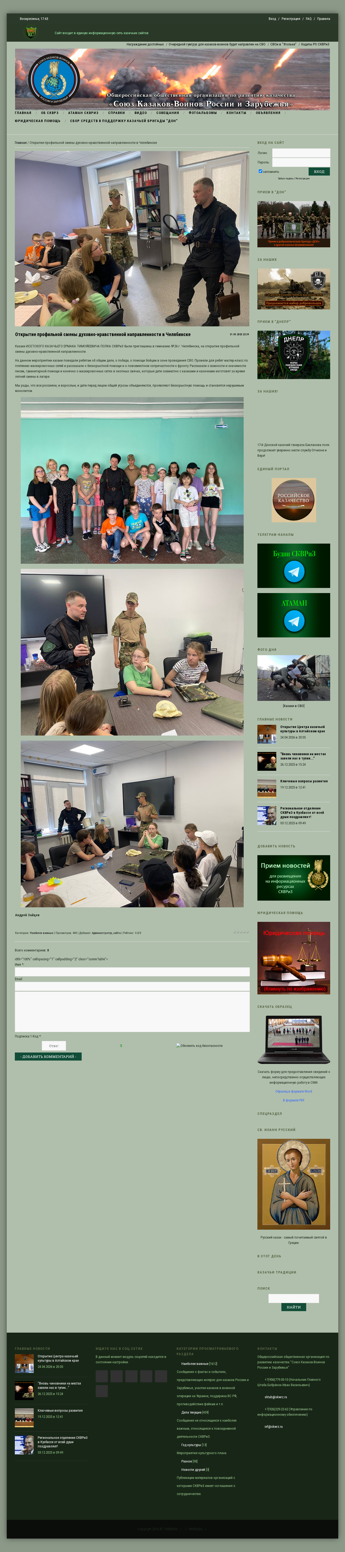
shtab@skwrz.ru (276, 1397)
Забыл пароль (286, 178)
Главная (21, 143)
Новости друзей (193, 1470)
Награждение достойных (99, 44)
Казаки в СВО (294, 706)
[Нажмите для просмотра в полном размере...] (132, 563)
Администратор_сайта (106, 933)
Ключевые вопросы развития (304, 781)
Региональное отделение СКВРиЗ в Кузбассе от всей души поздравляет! (302, 812)
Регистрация (291, 19)
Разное (186, 1461)
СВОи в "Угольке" (237, 44)
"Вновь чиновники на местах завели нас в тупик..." (303, 756)
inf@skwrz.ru (274, 1427)
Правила (323, 19)
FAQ (309, 19)
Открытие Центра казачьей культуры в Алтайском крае (302, 729)
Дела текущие (191, 1412)
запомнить (271, 172)
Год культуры (191, 1445)
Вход (272, 19)
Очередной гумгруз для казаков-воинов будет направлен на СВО (170, 44)
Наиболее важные (41, 933)
